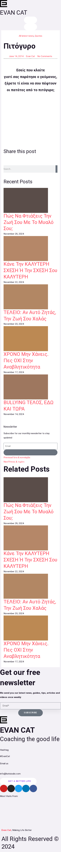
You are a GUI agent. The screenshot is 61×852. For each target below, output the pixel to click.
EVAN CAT (13, 12)
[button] (7, 158)
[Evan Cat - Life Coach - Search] (30, 20)
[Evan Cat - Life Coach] (3, 3)
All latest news (26, 36)
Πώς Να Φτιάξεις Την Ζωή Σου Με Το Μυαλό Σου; (28, 222)
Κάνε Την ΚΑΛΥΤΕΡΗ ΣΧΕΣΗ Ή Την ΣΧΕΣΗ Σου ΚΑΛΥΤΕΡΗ (30, 270)
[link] (30, 200)
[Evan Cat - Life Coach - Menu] (30, 26)
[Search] (56, 169)
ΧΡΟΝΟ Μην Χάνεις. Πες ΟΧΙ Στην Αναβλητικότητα (26, 360)
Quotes (38, 36)
